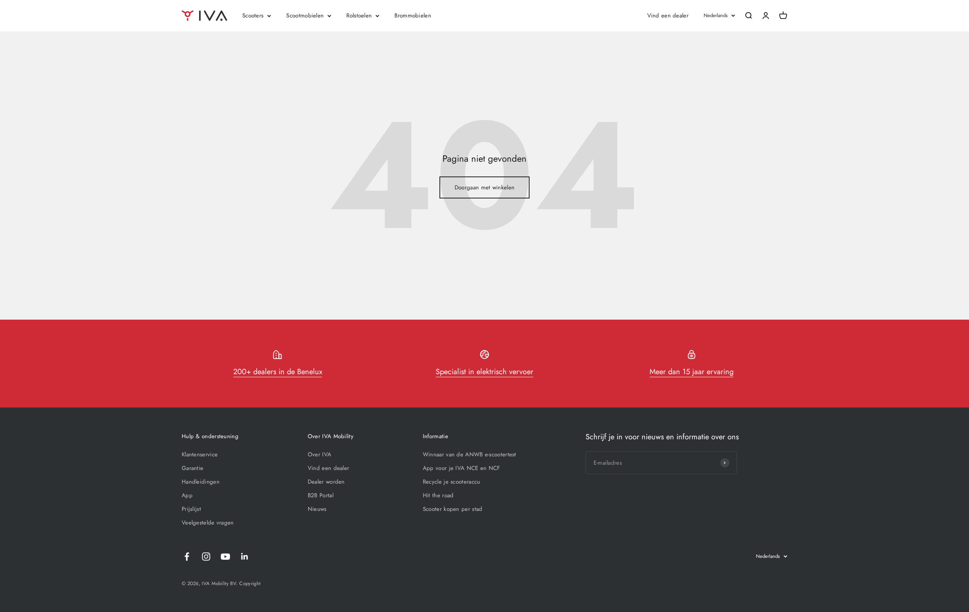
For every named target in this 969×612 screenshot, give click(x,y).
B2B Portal (320, 495)
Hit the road (438, 495)
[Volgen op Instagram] (206, 556)
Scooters (252, 15)
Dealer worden (326, 482)
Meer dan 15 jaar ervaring (692, 371)
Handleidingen (201, 482)
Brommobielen (412, 15)
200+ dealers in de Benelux (277, 371)
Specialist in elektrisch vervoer (484, 371)
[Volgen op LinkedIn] (245, 556)
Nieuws (317, 509)
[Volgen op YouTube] (225, 556)
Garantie (192, 468)
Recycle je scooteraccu (451, 482)
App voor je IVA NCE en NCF (461, 468)
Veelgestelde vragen (208, 522)
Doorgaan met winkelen (484, 187)
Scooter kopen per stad (453, 509)
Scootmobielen (305, 15)
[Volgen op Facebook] (187, 556)
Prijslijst (191, 509)
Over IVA (319, 454)
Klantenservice (200, 454)
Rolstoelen (359, 15)
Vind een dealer (668, 15)
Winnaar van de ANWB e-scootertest (469, 454)
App (187, 495)
